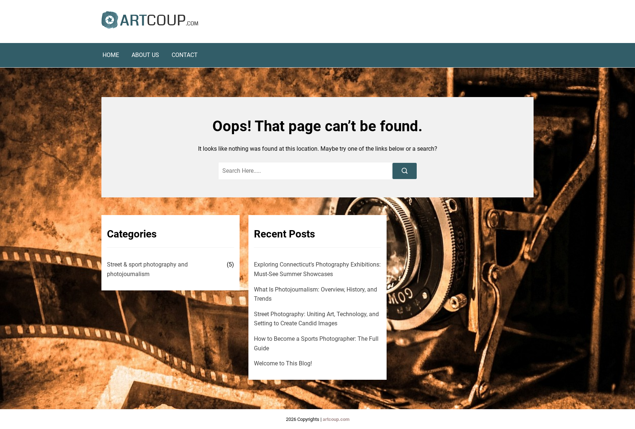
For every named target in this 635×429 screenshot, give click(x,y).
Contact (185, 55)
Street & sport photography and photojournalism (147, 269)
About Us (145, 55)
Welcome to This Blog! (283, 363)
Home (111, 55)
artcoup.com (336, 419)
